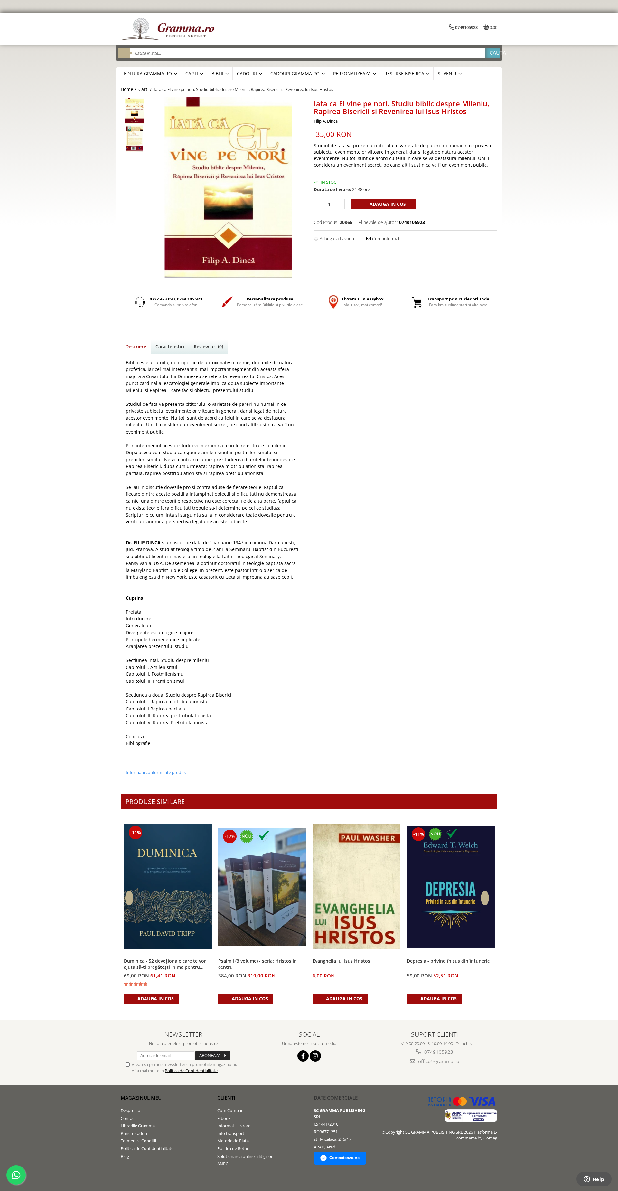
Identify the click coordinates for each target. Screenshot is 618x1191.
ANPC (222, 1164)
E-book (224, 1118)
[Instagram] (315, 1056)
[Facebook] (303, 1056)
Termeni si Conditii (138, 1141)
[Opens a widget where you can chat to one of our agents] (594, 1180)
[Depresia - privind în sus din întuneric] (451, 887)
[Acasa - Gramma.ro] (169, 29)
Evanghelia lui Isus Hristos (341, 961)
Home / (129, 89)
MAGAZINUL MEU (141, 1097)
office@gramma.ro (438, 1061)
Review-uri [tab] (208, 346)
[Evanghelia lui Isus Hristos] (356, 886)
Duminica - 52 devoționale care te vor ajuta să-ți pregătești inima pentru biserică (165, 964)
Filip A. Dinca (326, 121)
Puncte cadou (134, 1133)
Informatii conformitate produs (156, 772)
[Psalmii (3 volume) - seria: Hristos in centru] (262, 887)
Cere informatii (386, 238)
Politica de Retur (232, 1148)
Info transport (230, 1133)
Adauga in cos (387, 204)
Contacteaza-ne (344, 1157)
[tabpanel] (227, 187)
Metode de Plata (233, 1141)
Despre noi (131, 1110)
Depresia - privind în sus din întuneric (448, 961)
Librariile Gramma (138, 1126)
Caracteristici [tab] (169, 346)
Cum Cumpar (230, 1110)
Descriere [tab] (136, 346)
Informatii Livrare (233, 1126)
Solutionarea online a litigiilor (245, 1156)
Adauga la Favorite (337, 238)
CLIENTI (226, 1097)
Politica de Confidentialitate (191, 1070)
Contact (128, 1118)
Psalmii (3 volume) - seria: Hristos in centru (257, 964)
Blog (125, 1156)
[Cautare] (492, 53)
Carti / (145, 89)
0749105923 (438, 1052)
